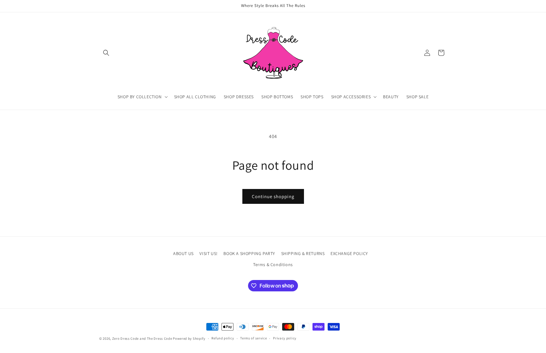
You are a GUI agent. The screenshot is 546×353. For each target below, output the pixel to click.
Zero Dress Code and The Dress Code (142, 338)
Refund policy (222, 338)
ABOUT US (183, 253)
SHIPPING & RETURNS (303, 253)
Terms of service (253, 338)
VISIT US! (208, 253)
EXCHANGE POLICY (349, 253)
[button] (106, 53)
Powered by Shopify (189, 338)
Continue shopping (273, 196)
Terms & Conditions (273, 264)
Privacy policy (284, 338)
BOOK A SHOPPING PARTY (249, 253)
